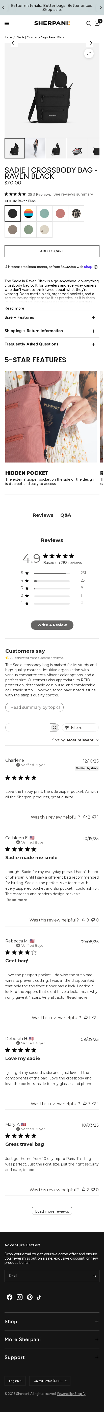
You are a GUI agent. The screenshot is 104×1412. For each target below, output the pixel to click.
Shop (11, 1321)
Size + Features (19, 317)
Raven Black (13, 213)
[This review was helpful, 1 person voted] (86, 1018)
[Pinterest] (30, 1297)
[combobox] (75, 740)
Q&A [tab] (65, 515)
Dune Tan (13, 230)
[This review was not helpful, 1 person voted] (94, 817)
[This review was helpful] (85, 817)
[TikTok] (40, 1297)
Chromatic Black (28, 213)
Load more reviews (52, 1211)
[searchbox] (28, 727)
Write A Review (52, 625)
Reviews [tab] (43, 515)
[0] (96, 23)
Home (8, 37)
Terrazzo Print (44, 230)
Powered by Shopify (71, 1394)
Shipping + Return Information (34, 330)
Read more (17, 900)
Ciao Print (76, 213)
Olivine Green (28, 230)
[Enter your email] (94, 1276)
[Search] (89, 23)
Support (15, 1357)
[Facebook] (10, 1297)
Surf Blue (44, 213)
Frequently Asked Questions (31, 344)
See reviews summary (73, 194)
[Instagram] (20, 1297)
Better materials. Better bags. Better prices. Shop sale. (52, 7)
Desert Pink (60, 213)
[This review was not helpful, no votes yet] (93, 920)
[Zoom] (89, 53)
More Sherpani (23, 1339)
